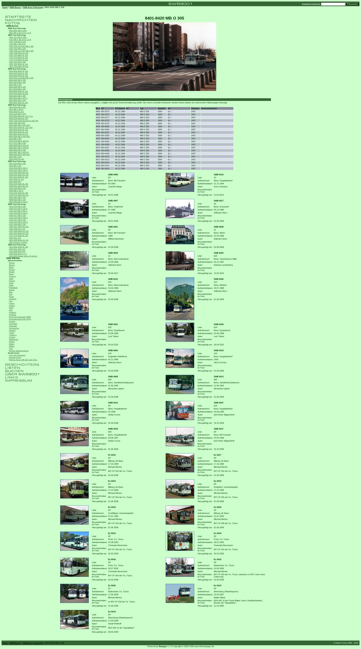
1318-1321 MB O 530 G (18, 222)
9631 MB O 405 (15, 139)
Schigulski (13, 324)
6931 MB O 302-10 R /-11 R (20, 33)
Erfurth (11, 272)
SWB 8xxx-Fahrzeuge (33, 7)
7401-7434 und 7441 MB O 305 (21, 51)
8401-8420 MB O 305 (17, 80)
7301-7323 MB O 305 (17, 49)
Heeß (11, 283)
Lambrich (12, 299)
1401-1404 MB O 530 (17, 224)
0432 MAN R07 (15, 182)
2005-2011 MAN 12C (17, 249)
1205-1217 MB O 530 (17, 215)
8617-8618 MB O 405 (17, 89)
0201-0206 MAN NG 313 (18, 173)
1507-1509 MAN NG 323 (18, 231)
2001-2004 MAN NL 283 (18, 247)
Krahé (11, 297)
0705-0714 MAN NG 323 (18, 195)
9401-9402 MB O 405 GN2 (19, 125)
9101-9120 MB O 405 (17, 114)
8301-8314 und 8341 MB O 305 (21, 78)
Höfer (11, 285)
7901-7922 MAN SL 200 (18, 64)
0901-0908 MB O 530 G (18, 202)
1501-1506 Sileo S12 (17, 229)
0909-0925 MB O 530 (17, 200)
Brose (11, 267)
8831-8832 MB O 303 (17, 100)
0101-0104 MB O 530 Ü (18, 168)
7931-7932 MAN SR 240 (18, 67)
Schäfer (12, 321)
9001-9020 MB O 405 (17, 107)
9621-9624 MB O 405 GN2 (19, 137)
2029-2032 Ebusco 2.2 (18, 254)
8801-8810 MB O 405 (17, 96)
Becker (12, 263)
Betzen (12, 265)
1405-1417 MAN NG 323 (18, 227)
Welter (11, 344)
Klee (11, 292)
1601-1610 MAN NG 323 (18, 233)
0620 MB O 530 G (16, 191)
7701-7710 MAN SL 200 (18, 58)
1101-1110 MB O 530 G (18, 211)
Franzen (12, 276)
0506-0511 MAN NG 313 (18, 186)
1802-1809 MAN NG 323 (18, 240)
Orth (11, 310)
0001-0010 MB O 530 (17, 164)
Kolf (10, 294)
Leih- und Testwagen (17, 355)
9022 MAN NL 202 (16, 112)
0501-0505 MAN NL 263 (18, 184)
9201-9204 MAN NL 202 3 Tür (21, 116)
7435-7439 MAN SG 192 (18, 53)
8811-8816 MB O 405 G (18, 98)
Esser (11, 274)
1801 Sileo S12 (15, 238)
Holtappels (13, 288)
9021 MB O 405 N (16, 109)
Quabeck (12, 312)
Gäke (11, 279)
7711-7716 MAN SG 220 (18, 60)
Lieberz (12, 306)
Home (5, 7)
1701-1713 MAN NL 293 (18, 236)
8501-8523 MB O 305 (17, 82)
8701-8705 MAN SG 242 (18, 94)
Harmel (12, 281)
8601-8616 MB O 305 (17, 87)
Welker (12, 342)
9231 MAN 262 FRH (17, 123)
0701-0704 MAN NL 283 (18, 193)
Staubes (12, 330)
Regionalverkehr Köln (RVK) (20, 319)
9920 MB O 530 (15, 157)
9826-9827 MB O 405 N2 (19, 148)
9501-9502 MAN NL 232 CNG (21, 128)
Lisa (10, 301)
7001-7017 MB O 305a (18, 37)
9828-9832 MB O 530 (17, 150)
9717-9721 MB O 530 (17, 143)
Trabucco (13, 335)
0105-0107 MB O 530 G (18, 170)
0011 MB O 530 (15, 166)
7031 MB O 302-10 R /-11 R (20, 40)
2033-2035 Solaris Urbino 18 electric (23, 256)
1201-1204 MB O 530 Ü (18, 213)
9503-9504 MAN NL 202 (18, 130)
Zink (11, 348)
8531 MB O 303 (15, 85)
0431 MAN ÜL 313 (16, 179)
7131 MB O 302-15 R (17, 44)
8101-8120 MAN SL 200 (18, 73)
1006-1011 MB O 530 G (18, 209)
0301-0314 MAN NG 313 (18, 175)
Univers (12, 337)
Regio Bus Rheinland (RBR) (20, 317)
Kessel (11, 290)
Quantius (12, 315)
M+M (11, 308)
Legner (11, 303)
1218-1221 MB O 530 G (18, 218)
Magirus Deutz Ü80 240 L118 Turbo (23, 360)
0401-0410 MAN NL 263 (18, 177)
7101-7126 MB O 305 (17, 42)
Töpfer (11, 333)
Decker (12, 270)
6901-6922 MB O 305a (18, 31)
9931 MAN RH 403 (16, 159)
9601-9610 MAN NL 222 (18, 132)
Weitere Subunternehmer (19, 351)
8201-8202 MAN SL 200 (18, 76)
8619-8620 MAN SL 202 (18, 91)
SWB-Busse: (15, 7)
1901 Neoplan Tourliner (18, 243)
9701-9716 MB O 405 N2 (19, 141)
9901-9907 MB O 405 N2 (19, 152)
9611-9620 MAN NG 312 (18, 134)
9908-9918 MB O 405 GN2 (19, 155)
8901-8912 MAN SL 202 (18, 103)
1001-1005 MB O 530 (17, 206)
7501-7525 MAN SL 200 (18, 55)
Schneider (13, 326)
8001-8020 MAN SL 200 (18, 71)
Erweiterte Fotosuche (311, 4)
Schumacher (14, 328)
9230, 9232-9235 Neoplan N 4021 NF (23, 121)
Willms (11, 346)
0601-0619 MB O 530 (17, 188)
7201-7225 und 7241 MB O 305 (21, 46)
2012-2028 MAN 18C (17, 252)
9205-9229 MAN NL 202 (18, 119)
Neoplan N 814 (15, 358)
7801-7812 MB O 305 (17, 62)
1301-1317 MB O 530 (17, 220)
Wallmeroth (13, 339)
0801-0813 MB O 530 (17, 197)
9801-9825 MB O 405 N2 (19, 146)
